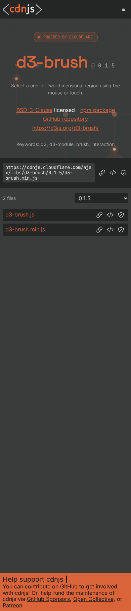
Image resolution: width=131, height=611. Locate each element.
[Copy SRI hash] (123, 172)
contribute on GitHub (51, 586)
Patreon (12, 605)
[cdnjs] (22, 9)
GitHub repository (65, 118)
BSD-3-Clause (34, 110)
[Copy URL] (102, 172)
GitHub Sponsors (48, 598)
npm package (97, 110)
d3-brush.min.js (25, 229)
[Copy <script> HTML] (113, 172)
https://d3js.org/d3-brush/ (65, 127)
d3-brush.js (19, 214)
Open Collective (93, 598)
